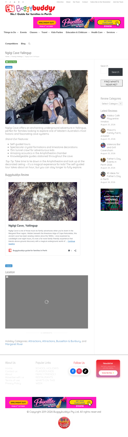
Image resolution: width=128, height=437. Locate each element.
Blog (23, 44)
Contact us (11, 371)
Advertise (60, 2)
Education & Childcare (77, 32)
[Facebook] (6, 2)
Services (111, 32)
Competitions (11, 44)
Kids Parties (57, 32)
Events (23, 32)
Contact (85, 2)
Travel (45, 32)
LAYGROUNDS (45, 371)
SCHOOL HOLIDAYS (47, 368)
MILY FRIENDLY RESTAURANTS (46, 376)
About (68, 2)
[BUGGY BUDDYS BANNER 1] (78, 22)
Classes (34, 32)
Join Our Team (118, 2)
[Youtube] (14, 2)
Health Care (97, 32)
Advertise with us (14, 377)
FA (37, 374)
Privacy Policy (13, 383)
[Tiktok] (10, 2)
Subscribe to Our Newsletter (100, 2)
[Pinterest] (19, 2)
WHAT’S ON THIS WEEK (45, 382)
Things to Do (10, 32)
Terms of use (12, 380)
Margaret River (14, 344)
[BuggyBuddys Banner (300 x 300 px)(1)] (112, 199)
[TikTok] (85, 371)
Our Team (76, 2)
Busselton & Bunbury (68, 341)
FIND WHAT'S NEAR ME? (111, 83)
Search (104, 65)
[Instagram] (23, 2)
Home (8, 368)
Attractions (34, 341)
